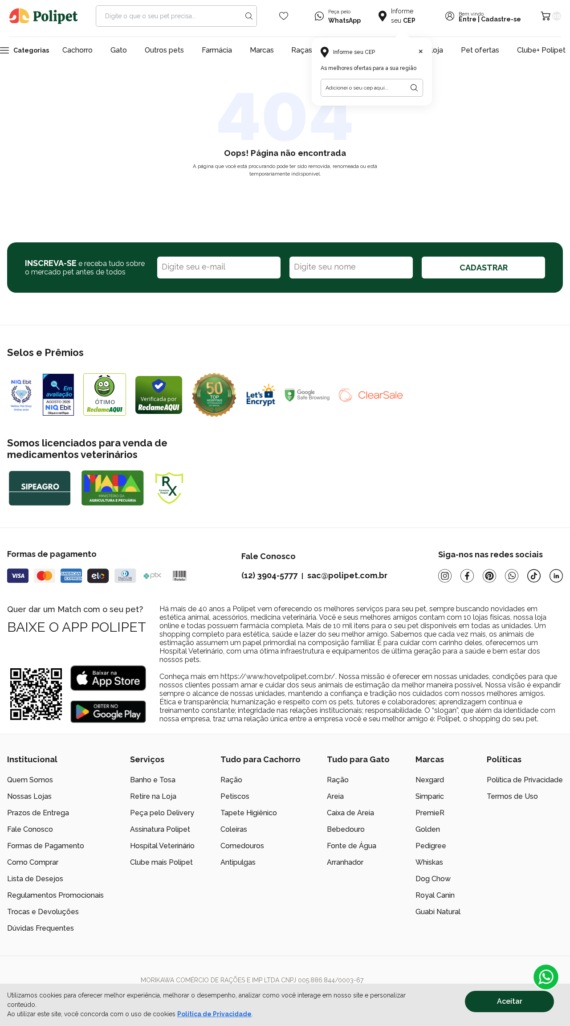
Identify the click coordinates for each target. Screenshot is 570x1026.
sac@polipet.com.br (347, 575)
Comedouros (242, 846)
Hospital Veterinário (162, 846)
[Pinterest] (489, 576)
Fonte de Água (351, 846)
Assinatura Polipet (160, 829)
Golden (427, 829)
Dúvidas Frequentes (40, 928)
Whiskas (429, 862)
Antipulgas (238, 862)
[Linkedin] (556, 576)
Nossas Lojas (29, 796)
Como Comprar (32, 862)
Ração (231, 780)
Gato (118, 50)
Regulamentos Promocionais (55, 895)
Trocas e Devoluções (43, 911)
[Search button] (249, 16)
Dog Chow (433, 879)
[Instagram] (445, 576)
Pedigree (430, 846)
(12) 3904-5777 (269, 575)
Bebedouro (346, 829)
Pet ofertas (480, 50)
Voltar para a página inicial (285, 194)
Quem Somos (30, 780)
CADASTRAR (484, 267)
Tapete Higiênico (248, 813)
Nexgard (429, 780)
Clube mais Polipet (161, 862)
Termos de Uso (512, 796)
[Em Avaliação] (58, 395)
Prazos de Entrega (38, 813)
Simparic (429, 796)
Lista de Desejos (35, 879)
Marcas (262, 50)
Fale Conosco (30, 829)
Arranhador (345, 862)
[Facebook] (467, 576)
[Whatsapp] (511, 576)
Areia (335, 796)
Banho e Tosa (152, 780)
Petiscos (234, 796)
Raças (301, 50)
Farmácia (217, 50)
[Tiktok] (534, 576)
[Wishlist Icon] (284, 16)
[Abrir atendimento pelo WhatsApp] (546, 977)
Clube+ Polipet (541, 50)
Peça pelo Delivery (162, 813)
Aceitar (509, 1001)
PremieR (429, 813)
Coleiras (233, 829)
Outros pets (164, 50)
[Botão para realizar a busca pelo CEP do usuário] (414, 88)
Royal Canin (435, 895)
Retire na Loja (153, 796)
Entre (467, 19)
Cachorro (77, 50)
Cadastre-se (501, 19)
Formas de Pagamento (45, 846)
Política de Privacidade (214, 1014)
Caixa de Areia (350, 813)
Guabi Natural (437, 911)
